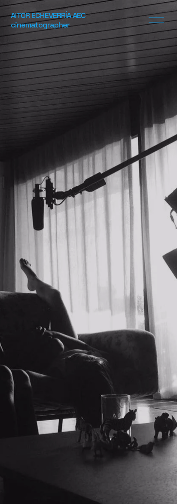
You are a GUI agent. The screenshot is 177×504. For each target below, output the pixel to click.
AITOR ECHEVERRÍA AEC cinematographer (48, 20)
